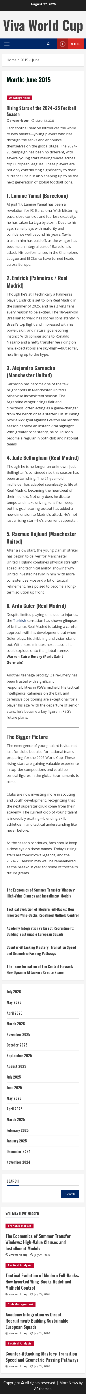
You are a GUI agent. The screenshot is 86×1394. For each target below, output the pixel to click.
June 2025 (14, 1087)
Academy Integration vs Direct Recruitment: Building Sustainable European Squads (37, 1320)
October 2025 (17, 1045)
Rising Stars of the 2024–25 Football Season (41, 111)
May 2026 (14, 1002)
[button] (7, 44)
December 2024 (19, 1151)
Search (13, 1181)
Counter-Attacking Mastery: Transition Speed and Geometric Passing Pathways (42, 1356)
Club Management (20, 1304)
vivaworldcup (19, 120)
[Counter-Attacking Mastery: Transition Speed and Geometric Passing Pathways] (43, 1343)
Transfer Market (19, 1226)
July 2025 (14, 1077)
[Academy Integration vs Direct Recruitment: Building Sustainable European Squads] (43, 1304)
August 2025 (16, 1066)
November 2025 (18, 1034)
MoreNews (69, 1382)
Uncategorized (19, 98)
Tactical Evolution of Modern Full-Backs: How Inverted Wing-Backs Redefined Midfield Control (42, 1281)
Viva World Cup (43, 24)
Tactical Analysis (20, 1265)
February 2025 (18, 1130)
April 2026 (14, 1013)
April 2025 (14, 1108)
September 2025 (19, 1055)
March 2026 (16, 1023)
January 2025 (17, 1141)
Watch (75, 44)
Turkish (19, 620)
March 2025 (16, 1119)
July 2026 (14, 991)
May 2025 (14, 1098)
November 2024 (18, 1162)
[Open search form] (48, 44)
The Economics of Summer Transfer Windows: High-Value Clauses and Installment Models (38, 1242)
